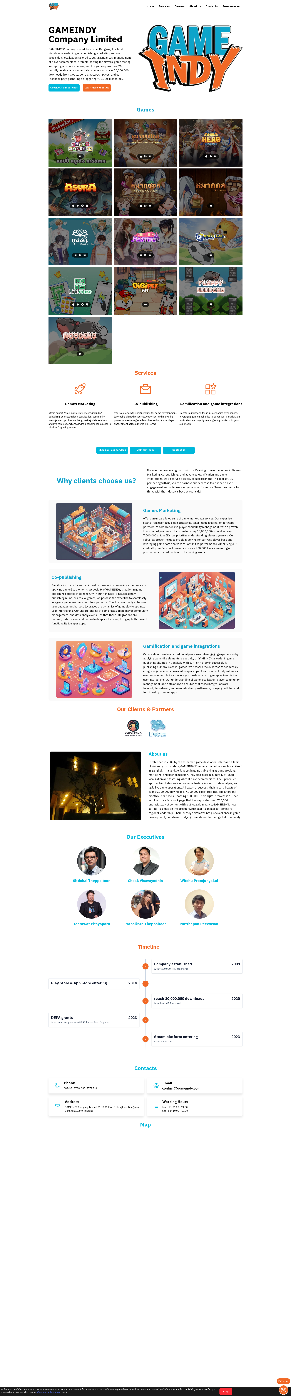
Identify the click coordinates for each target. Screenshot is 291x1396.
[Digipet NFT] (145, 291)
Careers (179, 6)
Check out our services (64, 88)
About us (195, 6)
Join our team (145, 450)
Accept (225, 1391)
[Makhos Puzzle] (210, 192)
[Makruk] (145, 143)
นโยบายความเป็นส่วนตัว (48, 1392)
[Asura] (80, 192)
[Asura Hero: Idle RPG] (210, 143)
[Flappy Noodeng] (210, 291)
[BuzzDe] (80, 241)
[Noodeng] (80, 340)
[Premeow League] (210, 241)
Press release (230, 6)
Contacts (212, 6)
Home (150, 6)
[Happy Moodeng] (80, 143)
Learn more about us (96, 88)
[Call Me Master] (145, 241)
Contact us (178, 450)
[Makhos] (145, 192)
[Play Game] (283, 1390)
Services (164, 6)
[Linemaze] (80, 291)
